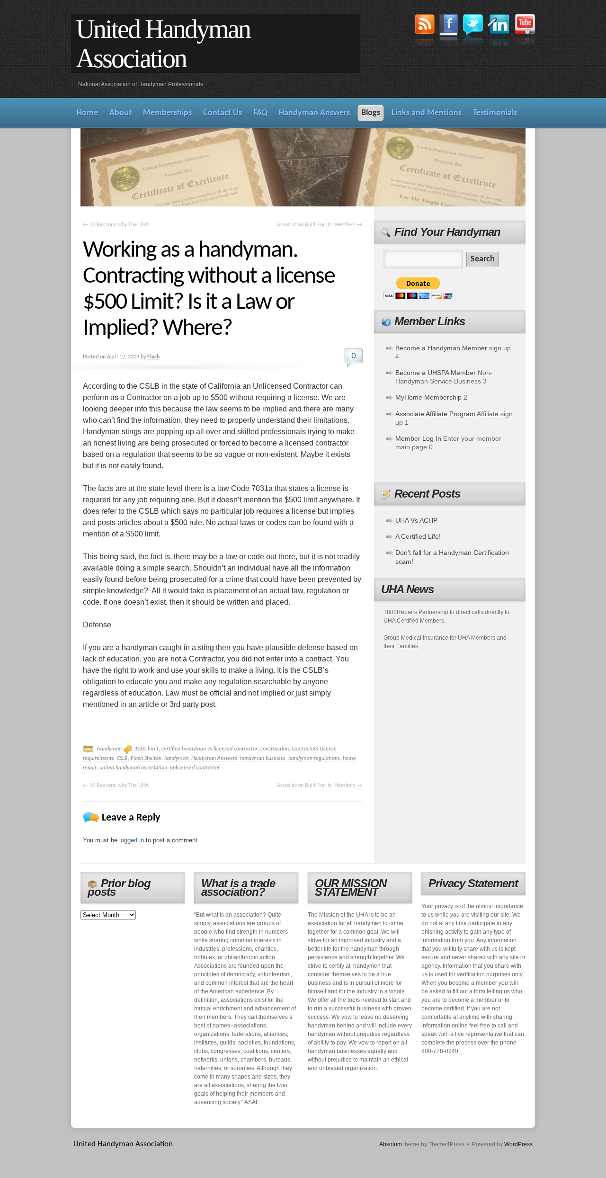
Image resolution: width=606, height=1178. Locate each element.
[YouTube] (525, 31)
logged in (131, 840)
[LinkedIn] (499, 32)
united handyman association (133, 768)
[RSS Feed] (425, 31)
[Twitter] (473, 31)
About (120, 112)
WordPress (518, 1144)
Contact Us (222, 112)
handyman (176, 758)
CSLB (122, 758)
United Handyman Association (163, 43)
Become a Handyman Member (441, 348)
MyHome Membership (428, 397)
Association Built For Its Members (319, 225)
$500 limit (147, 749)
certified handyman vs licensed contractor (209, 749)
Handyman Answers (314, 112)
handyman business (262, 758)
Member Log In (418, 438)
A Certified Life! (418, 536)
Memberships (167, 112)
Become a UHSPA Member (435, 372)
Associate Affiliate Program (435, 414)
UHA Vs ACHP (416, 520)
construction (274, 749)
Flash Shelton (146, 758)
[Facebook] (448, 31)
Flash (153, 357)
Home (87, 112)
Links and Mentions (427, 112)
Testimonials (495, 112)
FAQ (260, 112)
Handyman (109, 749)
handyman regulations (314, 758)
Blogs (370, 112)
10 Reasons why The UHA (116, 225)
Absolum (390, 1144)
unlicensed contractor (195, 768)
